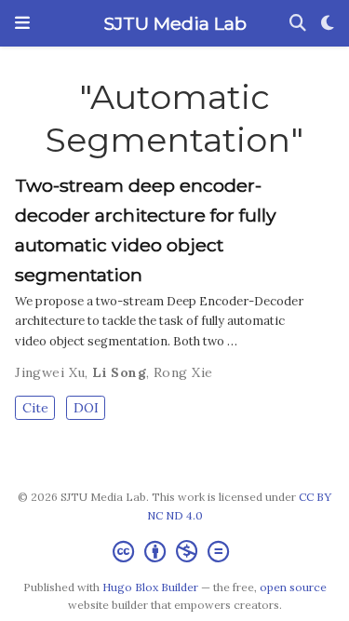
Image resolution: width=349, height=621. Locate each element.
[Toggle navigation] (22, 23)
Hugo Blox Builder (150, 587)
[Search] (297, 23)
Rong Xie (183, 372)
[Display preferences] (327, 23)
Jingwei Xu (50, 372)
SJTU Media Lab (175, 23)
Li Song (119, 372)
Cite (35, 407)
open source (293, 587)
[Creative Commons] (174, 551)
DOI (86, 407)
